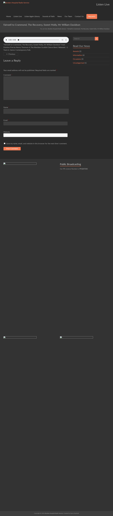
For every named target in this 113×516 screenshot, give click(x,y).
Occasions (77, 59)
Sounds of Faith (48, 16)
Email (6, 120)
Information (77, 55)
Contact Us (79, 16)
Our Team (68, 16)
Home (8, 16)
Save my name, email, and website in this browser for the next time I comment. (36, 143)
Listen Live (18, 16)
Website (6, 132)
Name (6, 107)
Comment (7, 75)
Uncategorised (78, 63)
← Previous (10, 54)
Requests (91, 16)
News (59, 16)
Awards (76, 51)
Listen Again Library (32, 16)
